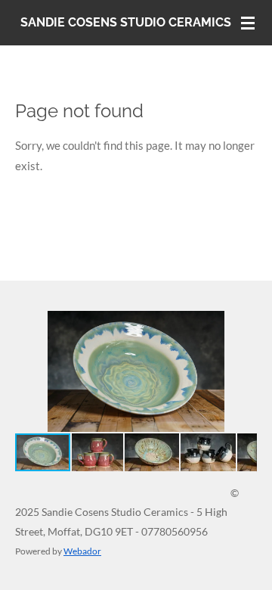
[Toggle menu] (247, 23)
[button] (243, 324)
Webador (82, 550)
